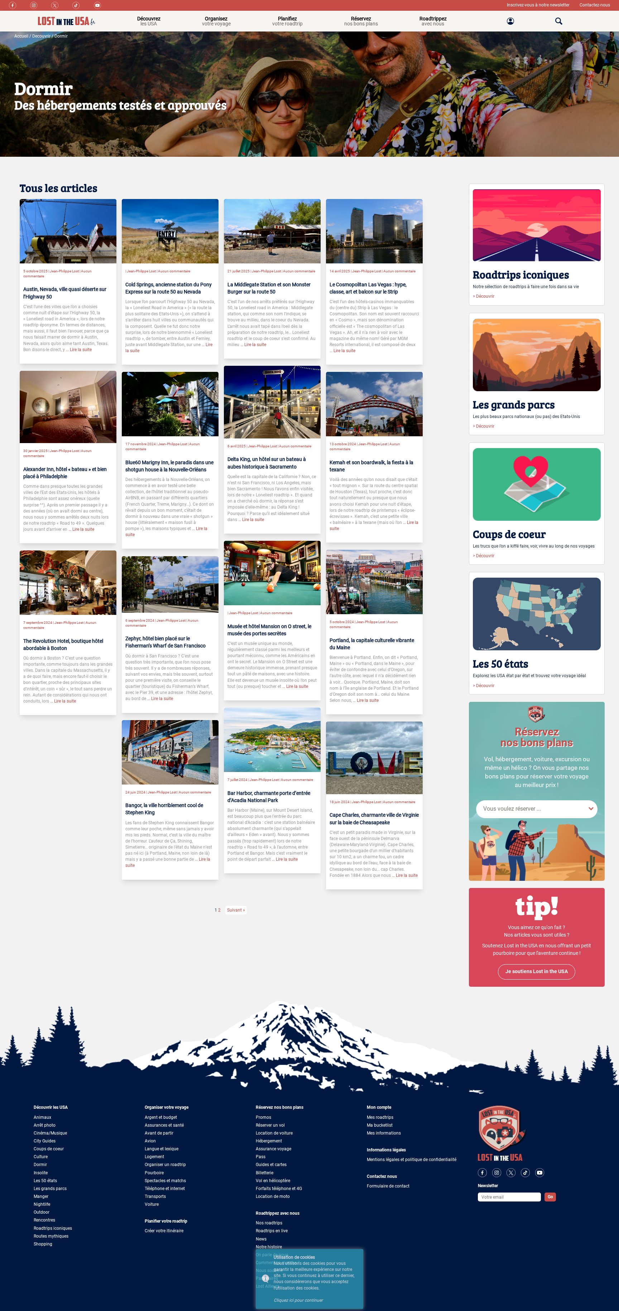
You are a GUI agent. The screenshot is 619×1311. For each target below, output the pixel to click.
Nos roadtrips (269, 1222)
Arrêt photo (45, 1125)
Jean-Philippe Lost (64, 271)
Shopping (43, 1244)
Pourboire (154, 1172)
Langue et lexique (161, 1148)
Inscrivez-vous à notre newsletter (539, 5)
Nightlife (42, 1204)
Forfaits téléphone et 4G (279, 1188)
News (261, 1239)
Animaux (42, 1117)
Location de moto (273, 1196)
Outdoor (41, 1212)
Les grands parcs (50, 1188)
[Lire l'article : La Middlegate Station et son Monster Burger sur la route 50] (272, 230)
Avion (150, 1141)
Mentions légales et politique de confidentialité (411, 1159)
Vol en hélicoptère (273, 1180)
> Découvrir (483, 296)
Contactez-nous (595, 5)
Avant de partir (159, 1133)
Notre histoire (269, 1246)
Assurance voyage (273, 1148)
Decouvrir (41, 36)
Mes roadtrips (380, 1117)
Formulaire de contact (388, 1186)
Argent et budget (161, 1117)
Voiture (152, 1204)
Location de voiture (274, 1133)
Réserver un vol (270, 1125)
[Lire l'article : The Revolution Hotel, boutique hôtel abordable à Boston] (68, 582)
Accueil (21, 36)
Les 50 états (45, 1180)
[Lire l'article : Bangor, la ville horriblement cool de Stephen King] (170, 751)
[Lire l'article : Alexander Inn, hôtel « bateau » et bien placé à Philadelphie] (68, 406)
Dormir (61, 36)
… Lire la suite (78, 349)
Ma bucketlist (380, 1125)
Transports (155, 1196)
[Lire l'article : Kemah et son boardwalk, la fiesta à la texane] (374, 403)
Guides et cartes (271, 1164)
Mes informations (384, 1133)
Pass (260, 1156)
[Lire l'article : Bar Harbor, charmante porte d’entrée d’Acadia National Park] (272, 739)
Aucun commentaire (174, 271)
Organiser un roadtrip (165, 1164)
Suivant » (236, 910)
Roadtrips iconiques (53, 1228)
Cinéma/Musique (50, 1133)
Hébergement (269, 1141)
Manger (41, 1196)
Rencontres (44, 1220)
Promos (263, 1117)
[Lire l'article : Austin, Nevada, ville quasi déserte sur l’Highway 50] (68, 230)
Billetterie (264, 1172)
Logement (154, 1156)
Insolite (41, 1172)
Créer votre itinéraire (164, 1230)
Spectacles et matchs (165, 1180)
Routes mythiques (51, 1236)
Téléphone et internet (165, 1188)
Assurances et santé (164, 1125)
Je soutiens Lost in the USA (536, 971)
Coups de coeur (49, 1148)
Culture (41, 1156)
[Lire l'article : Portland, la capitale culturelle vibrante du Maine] (374, 581)
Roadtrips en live (272, 1230)
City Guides (45, 1141)
